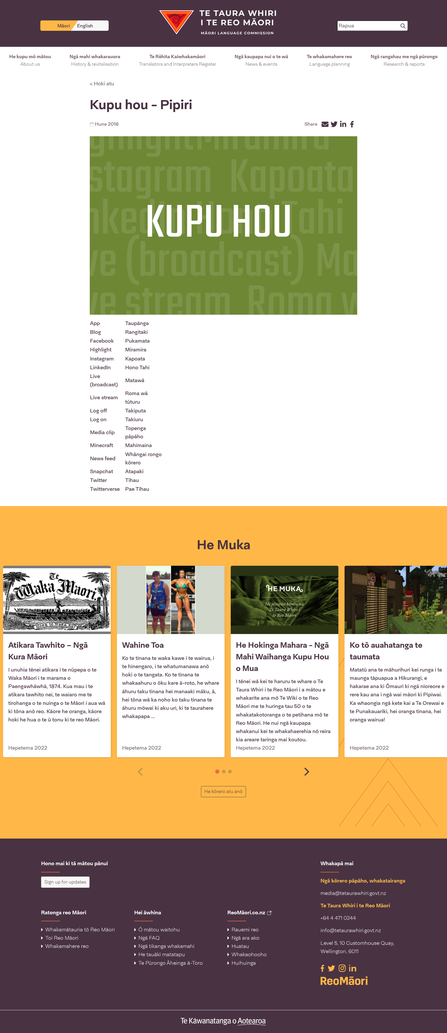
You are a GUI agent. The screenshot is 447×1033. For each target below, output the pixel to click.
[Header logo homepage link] (214, 22)
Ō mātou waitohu (159, 929)
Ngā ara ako (245, 937)
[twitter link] (332, 967)
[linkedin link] (352, 967)
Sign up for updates (65, 882)
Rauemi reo (245, 929)
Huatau (240, 946)
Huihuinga (244, 963)
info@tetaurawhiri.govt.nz (351, 930)
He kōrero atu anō (225, 791)
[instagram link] (343, 967)
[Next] (306, 772)
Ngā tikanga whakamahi (166, 946)
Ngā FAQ (149, 937)
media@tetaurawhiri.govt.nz (353, 893)
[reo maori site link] (363, 980)
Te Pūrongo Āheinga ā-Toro (170, 963)
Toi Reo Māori (61, 937)
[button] (30, 60)
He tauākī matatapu (161, 954)
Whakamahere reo (67, 946)
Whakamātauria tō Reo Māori (80, 929)
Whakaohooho (249, 954)
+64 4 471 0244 (338, 918)
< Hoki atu (102, 83)
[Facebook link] (323, 967)
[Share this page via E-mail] (325, 124)
